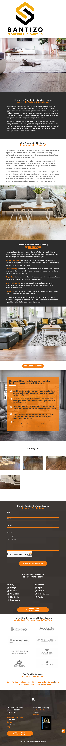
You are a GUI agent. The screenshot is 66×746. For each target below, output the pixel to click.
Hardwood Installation (41, 710)
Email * (9, 519)
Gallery (9, 722)
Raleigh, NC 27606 (13, 710)
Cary (12, 585)
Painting (36, 712)
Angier (40, 597)
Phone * (9, 525)
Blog (8, 727)
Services (9, 532)
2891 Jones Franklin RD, (15, 708)
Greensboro (15, 600)
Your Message (11, 539)
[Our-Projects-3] (56, 470)
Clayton (41, 591)
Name (8, 512)
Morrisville (14, 597)
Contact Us (11, 724)
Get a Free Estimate (33, 366)
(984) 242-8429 (34, 610)
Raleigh (13, 588)
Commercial (11, 720)
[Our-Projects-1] (10, 470)
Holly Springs (43, 594)
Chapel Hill (14, 594)
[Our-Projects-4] (10, 488)
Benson (41, 585)
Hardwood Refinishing (41, 708)
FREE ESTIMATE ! (34, 609)
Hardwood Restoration (15, 717)
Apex (40, 588)
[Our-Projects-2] (33, 470)
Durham (13, 591)
